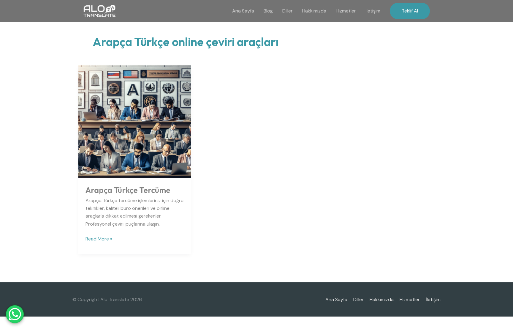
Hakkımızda (314, 11)
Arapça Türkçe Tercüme (128, 190)
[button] (410, 11)
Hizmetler (346, 11)
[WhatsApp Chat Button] (15, 314)
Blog (268, 11)
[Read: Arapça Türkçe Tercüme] (134, 121)
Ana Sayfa (243, 11)
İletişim (372, 11)
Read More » (99, 238)
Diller (287, 11)
